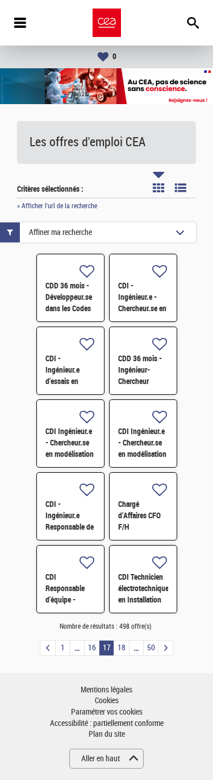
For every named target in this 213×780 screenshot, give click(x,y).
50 (151, 648)
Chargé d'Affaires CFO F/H (139, 515)
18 (122, 648)
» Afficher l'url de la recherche (57, 206)
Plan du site (107, 734)
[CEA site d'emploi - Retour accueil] (107, 23)
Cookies (107, 700)
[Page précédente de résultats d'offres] (47, 648)
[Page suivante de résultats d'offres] (165, 648)
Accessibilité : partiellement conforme (107, 723)
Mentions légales (106, 690)
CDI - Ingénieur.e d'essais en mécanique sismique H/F (65, 381)
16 (92, 648)
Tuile (158, 188)
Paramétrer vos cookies (107, 712)
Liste (180, 188)
